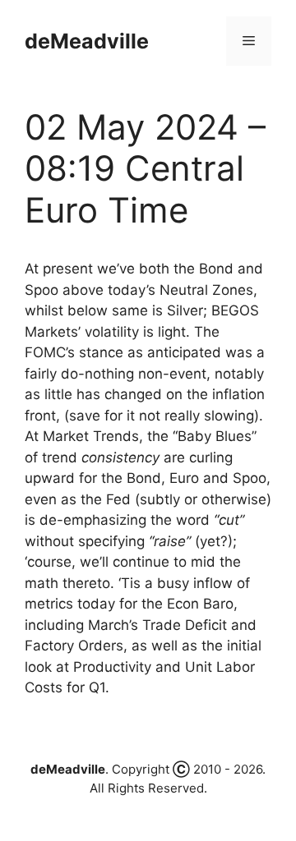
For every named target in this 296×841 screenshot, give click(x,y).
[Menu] (248, 41)
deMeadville (87, 41)
